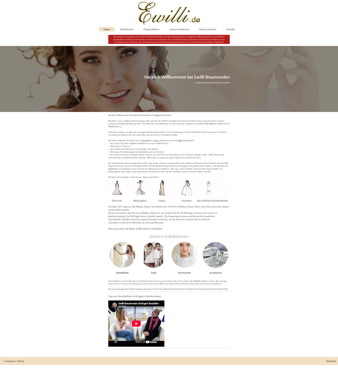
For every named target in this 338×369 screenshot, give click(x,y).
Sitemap (20, 361)
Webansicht (331, 361)
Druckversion (10, 361)
